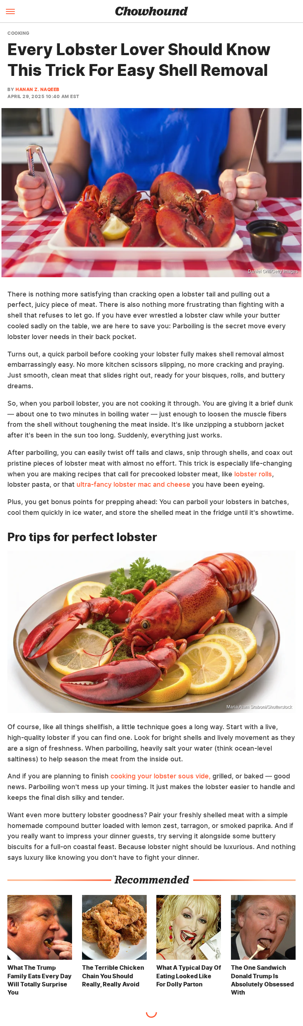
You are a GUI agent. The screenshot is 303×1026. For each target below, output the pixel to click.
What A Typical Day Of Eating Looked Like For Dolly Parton (188, 976)
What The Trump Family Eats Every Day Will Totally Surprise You (39, 980)
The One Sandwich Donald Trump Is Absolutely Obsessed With (262, 980)
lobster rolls (252, 474)
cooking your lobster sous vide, (160, 776)
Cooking (18, 33)
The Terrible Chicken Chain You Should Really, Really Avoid (113, 976)
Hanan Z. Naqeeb (37, 89)
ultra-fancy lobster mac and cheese (133, 484)
